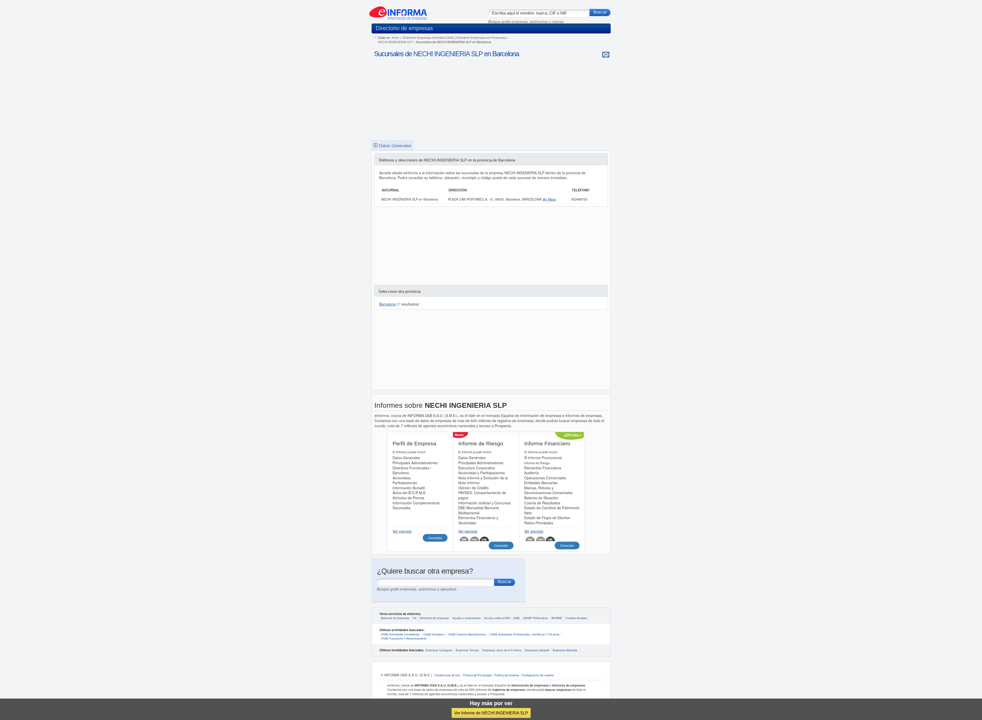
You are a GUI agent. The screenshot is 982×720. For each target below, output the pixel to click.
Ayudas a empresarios (467, 618)
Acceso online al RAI (497, 618)
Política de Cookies (506, 675)
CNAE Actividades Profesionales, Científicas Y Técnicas (525, 634)
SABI (517, 618)
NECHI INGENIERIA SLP (395, 42)
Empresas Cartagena (439, 650)
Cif (414, 618)
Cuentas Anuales (576, 618)
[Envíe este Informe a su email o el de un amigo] (605, 54)
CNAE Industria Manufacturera (467, 634)
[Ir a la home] (398, 11)
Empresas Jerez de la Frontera (502, 650)
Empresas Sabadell (537, 650)
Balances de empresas (395, 618)
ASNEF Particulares (535, 618)
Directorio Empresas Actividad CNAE (428, 37)
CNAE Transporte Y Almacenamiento (404, 638)
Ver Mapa (549, 199)
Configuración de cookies (538, 675)
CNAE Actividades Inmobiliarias (400, 634)
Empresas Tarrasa (467, 650)
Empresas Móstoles (565, 650)
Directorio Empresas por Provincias (481, 37)
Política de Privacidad (477, 675)
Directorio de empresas (434, 618)
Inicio (395, 37)
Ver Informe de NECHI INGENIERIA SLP (491, 713)
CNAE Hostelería (433, 634)
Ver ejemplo (402, 531)
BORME (557, 618)
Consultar (435, 538)
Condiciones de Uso (447, 675)
